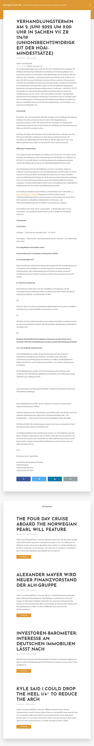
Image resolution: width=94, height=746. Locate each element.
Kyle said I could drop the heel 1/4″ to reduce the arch (46, 694)
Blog (57, 5)
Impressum (73, 5)
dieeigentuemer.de (12, 5)
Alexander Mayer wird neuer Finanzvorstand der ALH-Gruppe (46, 580)
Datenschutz (83, 5)
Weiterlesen (24, 556)
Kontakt (64, 5)
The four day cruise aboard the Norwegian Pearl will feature (46, 524)
